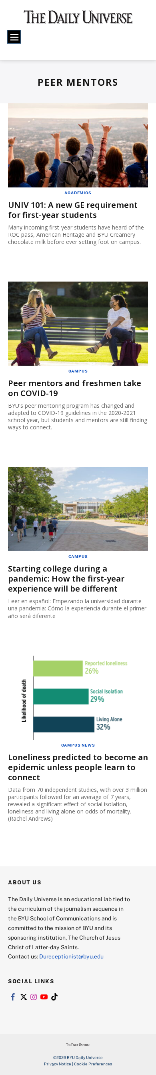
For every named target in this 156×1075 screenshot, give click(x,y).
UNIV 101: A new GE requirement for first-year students (73, 209)
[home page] (78, 19)
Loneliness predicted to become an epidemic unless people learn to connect (78, 767)
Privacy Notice (57, 1063)
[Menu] (14, 37)
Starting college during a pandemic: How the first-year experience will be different (66, 578)
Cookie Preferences (93, 1063)
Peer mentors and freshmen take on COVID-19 (74, 388)
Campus (78, 370)
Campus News (78, 745)
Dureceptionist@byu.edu (71, 956)
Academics (77, 192)
